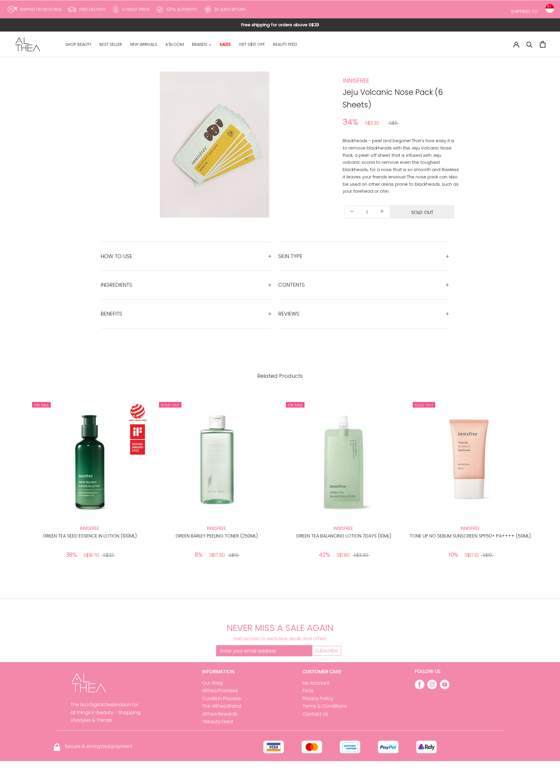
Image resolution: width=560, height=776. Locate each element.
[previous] (18, 480)
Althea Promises (220, 690)
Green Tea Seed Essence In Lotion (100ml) (90, 536)
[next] (541, 480)
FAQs (308, 690)
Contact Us (315, 714)
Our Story (212, 683)
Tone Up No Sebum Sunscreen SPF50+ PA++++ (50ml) (470, 536)
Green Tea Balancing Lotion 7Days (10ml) (343, 536)
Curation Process (221, 698)
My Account (316, 683)
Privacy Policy (317, 698)
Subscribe (326, 650)
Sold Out (422, 212)
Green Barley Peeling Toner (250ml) (217, 536)
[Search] (529, 44)
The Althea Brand (221, 706)
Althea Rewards (219, 714)
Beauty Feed (218, 721)
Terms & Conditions (324, 706)
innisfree (356, 80)
